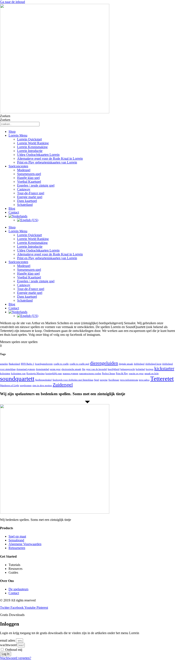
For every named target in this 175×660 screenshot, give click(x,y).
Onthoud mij (13, 649)
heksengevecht (127, 369)
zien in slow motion (42, 385)
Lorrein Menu (18, 135)
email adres (7, 640)
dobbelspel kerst (153, 364)
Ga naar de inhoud (12, 2)
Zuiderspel (63, 384)
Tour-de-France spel (30, 193)
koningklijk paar (53, 373)
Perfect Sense (108, 373)
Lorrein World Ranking (33, 143)
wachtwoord (8, 645)
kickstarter (164, 368)
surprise (104, 380)
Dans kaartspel (27, 201)
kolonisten (5, 373)
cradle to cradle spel (79, 364)
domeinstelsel (42, 369)
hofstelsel (140, 369)
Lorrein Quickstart (29, 139)
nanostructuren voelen (90, 373)
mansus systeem (70, 373)
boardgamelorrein (44, 364)
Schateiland (25, 204)
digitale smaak (126, 364)
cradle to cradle (61, 364)
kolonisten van (18, 373)
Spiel (96, 380)
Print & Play (122, 373)
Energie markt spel (29, 197)
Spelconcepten (18, 166)
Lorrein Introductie (29, 151)
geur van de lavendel (96, 369)
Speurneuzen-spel (29, 174)
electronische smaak (71, 369)
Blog (12, 208)
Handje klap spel (28, 178)
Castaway (23, 189)
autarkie (4, 364)
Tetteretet (162, 378)
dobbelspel (139, 364)
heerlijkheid (114, 369)
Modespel (23, 170)
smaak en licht (151, 373)
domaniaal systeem (25, 369)
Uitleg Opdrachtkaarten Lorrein (38, 154)
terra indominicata (129, 380)
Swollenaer (113, 380)
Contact (14, 212)
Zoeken (5, 116)
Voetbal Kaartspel (29, 181)
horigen (149, 369)
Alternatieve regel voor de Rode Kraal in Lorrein (50, 158)
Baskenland (14, 364)
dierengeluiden (104, 363)
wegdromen (26, 385)
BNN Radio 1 (27, 364)
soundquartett (17, 378)
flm (83, 369)
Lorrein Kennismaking (32, 147)
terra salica (144, 380)
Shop (12, 131)
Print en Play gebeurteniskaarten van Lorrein (47, 162)
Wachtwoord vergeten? (15, 658)
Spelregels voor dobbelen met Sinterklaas (72, 380)
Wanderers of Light (9, 385)
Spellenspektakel (43, 380)
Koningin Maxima (35, 373)
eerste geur (55, 369)
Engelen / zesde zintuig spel (35, 185)
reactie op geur (136, 373)
